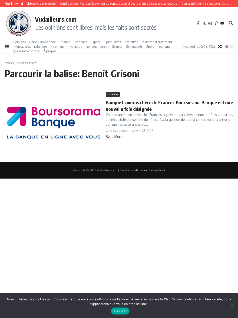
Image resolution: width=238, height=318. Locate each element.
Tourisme (164, 46)
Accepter (120, 311)
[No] (232, 305)
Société (117, 46)
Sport (150, 46)
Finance (65, 42)
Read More (114, 137)
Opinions (19, 42)
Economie (80, 42)
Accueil (10, 63)
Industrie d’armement (157, 42)
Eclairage (40, 46)
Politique (76, 46)
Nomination (58, 46)
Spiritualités (112, 42)
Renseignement (97, 46)
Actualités (131, 42)
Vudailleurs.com (55, 19)
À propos (50, 51)
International (22, 46)
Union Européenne (42, 42)
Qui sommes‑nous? (26, 51)
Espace (96, 42)
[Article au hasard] (220, 46)
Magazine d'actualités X (149, 170)
